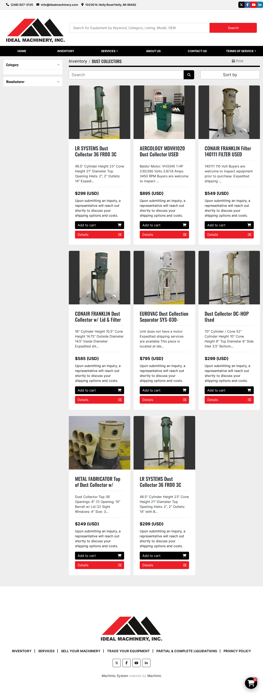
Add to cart (87, 225)
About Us (153, 51)
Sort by (230, 74)
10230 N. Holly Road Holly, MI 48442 (110, 4)
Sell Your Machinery (80, 651)
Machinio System (115, 676)
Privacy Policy (237, 651)
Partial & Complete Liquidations (186, 651)
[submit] (189, 74)
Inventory (65, 51)
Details (83, 235)
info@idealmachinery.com (59, 4)
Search (233, 28)
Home (21, 51)
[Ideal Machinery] (131, 626)
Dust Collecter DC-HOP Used (227, 316)
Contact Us (197, 51)
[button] (110, 51)
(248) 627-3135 (22, 4)
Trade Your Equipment (128, 651)
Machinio (154, 676)
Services (108, 51)
